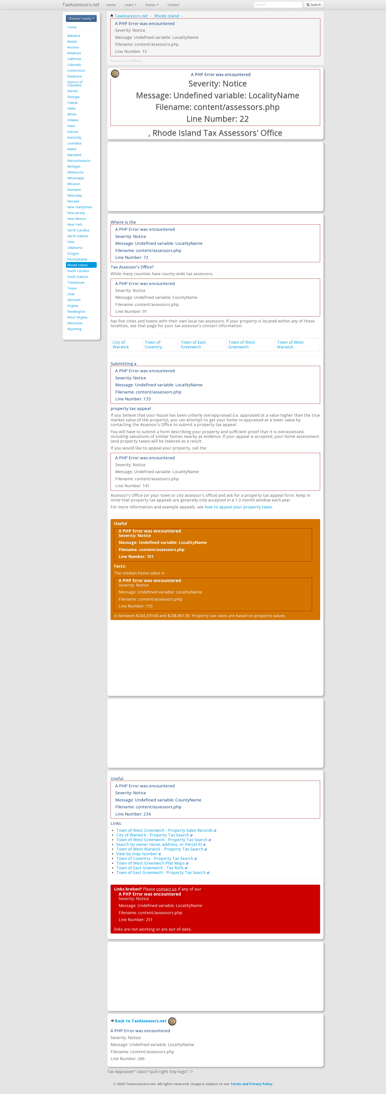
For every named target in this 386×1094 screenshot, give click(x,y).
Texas (72, 288)
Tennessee (76, 282)
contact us (166, 889)
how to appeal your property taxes (238, 507)
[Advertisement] (215, 176)
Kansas (72, 131)
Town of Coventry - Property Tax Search (155, 858)
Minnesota (75, 172)
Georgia (73, 96)
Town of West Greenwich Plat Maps (151, 863)
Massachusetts (79, 160)
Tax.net (80, 5)
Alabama (73, 35)
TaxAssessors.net (131, 16)
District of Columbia (74, 83)
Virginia (72, 305)
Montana (74, 189)
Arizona (73, 47)
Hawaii (72, 102)
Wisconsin (74, 323)
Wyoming (74, 329)
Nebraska (74, 195)
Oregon (73, 253)
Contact (173, 4)
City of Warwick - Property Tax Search (153, 835)
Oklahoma (74, 247)
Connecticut (76, 70)
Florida (72, 91)
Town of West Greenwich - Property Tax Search (162, 839)
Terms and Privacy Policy (251, 1084)
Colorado (74, 64)
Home (111, 4)
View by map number (137, 853)
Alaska (72, 41)
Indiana (72, 120)
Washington (76, 311)
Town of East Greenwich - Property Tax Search (161, 872)
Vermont (74, 299)
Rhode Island (77, 265)
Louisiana (74, 143)
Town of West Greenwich (241, 344)
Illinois (72, 114)
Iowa (71, 125)
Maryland (74, 154)
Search (315, 4)
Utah (71, 294)
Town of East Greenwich (193, 344)
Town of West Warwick (290, 344)
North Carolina (78, 230)
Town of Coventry (153, 344)
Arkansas (74, 53)
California (74, 58)
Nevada (73, 201)
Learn (129, 4)
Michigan (73, 166)
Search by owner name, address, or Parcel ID (159, 844)
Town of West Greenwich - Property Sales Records (165, 830)
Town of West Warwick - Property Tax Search (160, 849)
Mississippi (75, 178)
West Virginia (77, 317)
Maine (71, 149)
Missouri (73, 183)
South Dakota (77, 276)
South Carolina (78, 270)
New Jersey (76, 212)
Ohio (70, 241)
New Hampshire (79, 207)
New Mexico (76, 218)
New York (74, 224)
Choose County (80, 18)
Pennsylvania (77, 259)
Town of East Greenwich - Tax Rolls (150, 867)
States (150, 4)
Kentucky (74, 137)
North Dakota (77, 236)
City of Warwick (121, 344)
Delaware (74, 76)
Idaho (71, 108)
